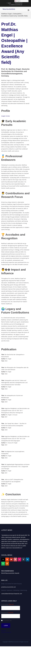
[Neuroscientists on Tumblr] (23, 559)
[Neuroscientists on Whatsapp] (3, 564)
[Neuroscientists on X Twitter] (3, 559)
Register (3, 630)
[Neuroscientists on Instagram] (19, 559)
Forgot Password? (6, 632)
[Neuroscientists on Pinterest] (15, 559)
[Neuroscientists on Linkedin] (27, 559)
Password (7, 612)
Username (7, 604)
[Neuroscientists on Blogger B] (7, 559)
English (18, 1)
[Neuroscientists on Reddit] (7, 564)
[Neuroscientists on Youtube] (11, 559)
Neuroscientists (9, 9)
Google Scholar (5, 116)
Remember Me (7, 620)
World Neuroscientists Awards (10, 573)
